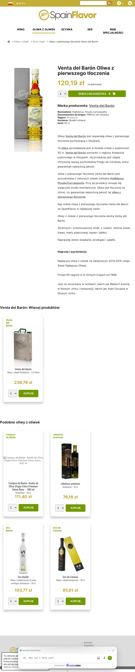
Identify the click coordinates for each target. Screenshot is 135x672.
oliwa (64, 148)
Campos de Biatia (10, 436)
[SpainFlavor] (8, 41)
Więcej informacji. (13, 667)
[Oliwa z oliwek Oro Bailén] (23, 574)
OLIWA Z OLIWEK (44, 29)
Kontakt (88, 642)
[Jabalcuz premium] (70, 480)
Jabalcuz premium (58, 436)
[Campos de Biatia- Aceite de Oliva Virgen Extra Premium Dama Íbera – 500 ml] (23, 463)
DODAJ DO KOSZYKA (93, 93)
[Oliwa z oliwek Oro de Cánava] (70, 574)
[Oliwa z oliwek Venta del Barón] (23, 366)
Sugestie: (89, 645)
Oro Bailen (9, 529)
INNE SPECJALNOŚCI (113, 31)
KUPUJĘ (29, 393)
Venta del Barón (101, 106)
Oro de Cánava (57, 529)
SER (90, 29)
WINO (21, 29)
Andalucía (72, 117)
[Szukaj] (109, 3)
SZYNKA (66, 29)
